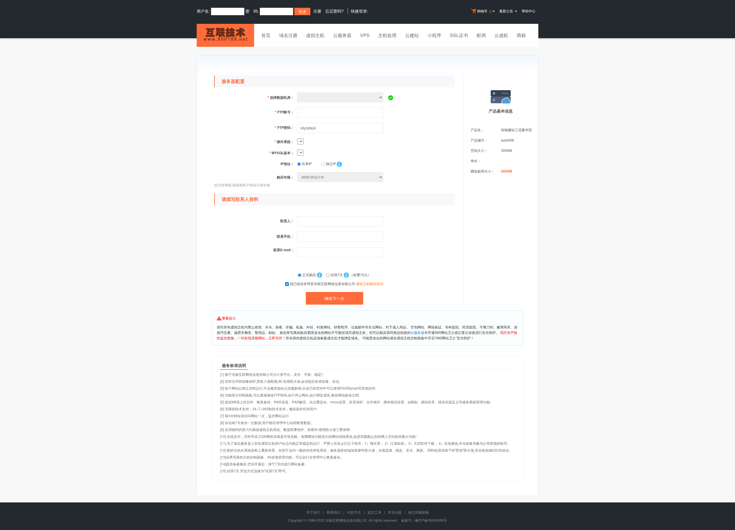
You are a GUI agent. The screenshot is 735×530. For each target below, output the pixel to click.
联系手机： (285, 236)
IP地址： (287, 163)
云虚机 (501, 35)
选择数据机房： (281, 97)
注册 (317, 11)
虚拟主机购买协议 (370, 283)
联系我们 (334, 512)
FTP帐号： (284, 112)
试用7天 (337, 274)
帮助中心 (528, 10)
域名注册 (288, 35)
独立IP (330, 163)
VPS (365, 35)
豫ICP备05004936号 (431, 520)
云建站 (412, 35)
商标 (521, 35)
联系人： (287, 220)
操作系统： (284, 141)
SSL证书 (459, 35)
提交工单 (374, 512)
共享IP (306, 163)
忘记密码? (334, 11)
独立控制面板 (418, 512)
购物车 (484, 11)
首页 (265, 35)
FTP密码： (284, 127)
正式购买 (309, 274)
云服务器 (342, 35)
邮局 (481, 35)
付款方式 (354, 512)
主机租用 (387, 35)
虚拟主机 (315, 35)
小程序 (434, 35)
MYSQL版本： (281, 152)
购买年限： (285, 177)
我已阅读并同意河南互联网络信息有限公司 (337, 283)
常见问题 (395, 512)
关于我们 (313, 512)
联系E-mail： (283, 249)
